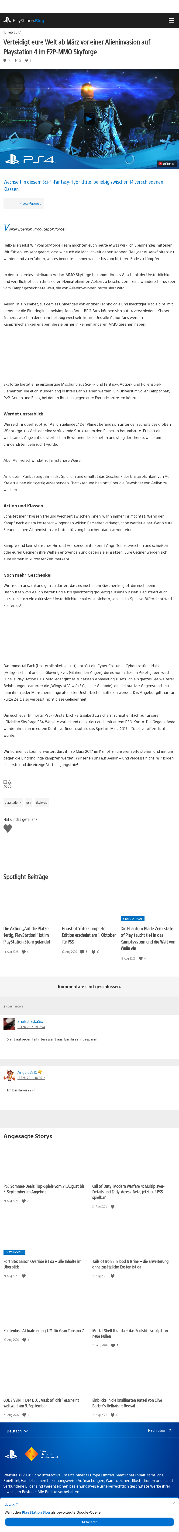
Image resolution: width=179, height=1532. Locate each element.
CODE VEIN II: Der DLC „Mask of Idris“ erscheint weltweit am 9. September (41, 1402)
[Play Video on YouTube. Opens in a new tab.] (167, 164)
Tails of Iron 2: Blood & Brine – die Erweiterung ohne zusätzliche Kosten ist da (130, 1263)
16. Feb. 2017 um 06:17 (31, 1078)
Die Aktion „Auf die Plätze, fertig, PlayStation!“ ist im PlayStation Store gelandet (26, 935)
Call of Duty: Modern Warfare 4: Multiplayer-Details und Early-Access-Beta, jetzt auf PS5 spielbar (128, 1191)
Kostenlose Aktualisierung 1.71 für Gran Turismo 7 (43, 1330)
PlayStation (28, 20)
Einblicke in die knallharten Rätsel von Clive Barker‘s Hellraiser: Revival (127, 1402)
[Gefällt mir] (24, 952)
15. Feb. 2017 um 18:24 (31, 1027)
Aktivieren (89, 1522)
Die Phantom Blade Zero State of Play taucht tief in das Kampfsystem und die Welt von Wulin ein (148, 938)
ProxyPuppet (30, 203)
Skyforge (42, 802)
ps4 (28, 802)
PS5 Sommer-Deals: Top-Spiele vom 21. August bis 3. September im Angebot (44, 1188)
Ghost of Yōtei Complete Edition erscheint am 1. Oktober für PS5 (89, 935)
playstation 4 (13, 802)
